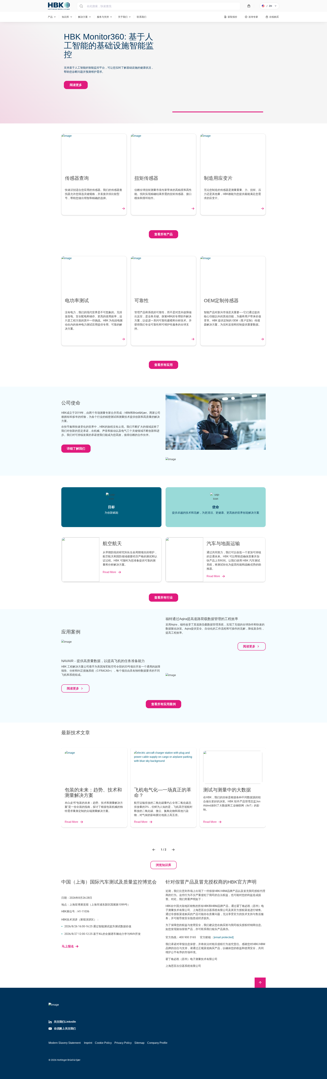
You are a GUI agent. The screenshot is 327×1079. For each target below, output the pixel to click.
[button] (154, 849)
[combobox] (158, 6)
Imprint (88, 1042)
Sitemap (139, 1042)
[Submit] (81, 6)
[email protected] (223, 937)
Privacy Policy (123, 1042)
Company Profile (157, 1042)
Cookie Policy (103, 1042)
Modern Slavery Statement (65, 1042)
